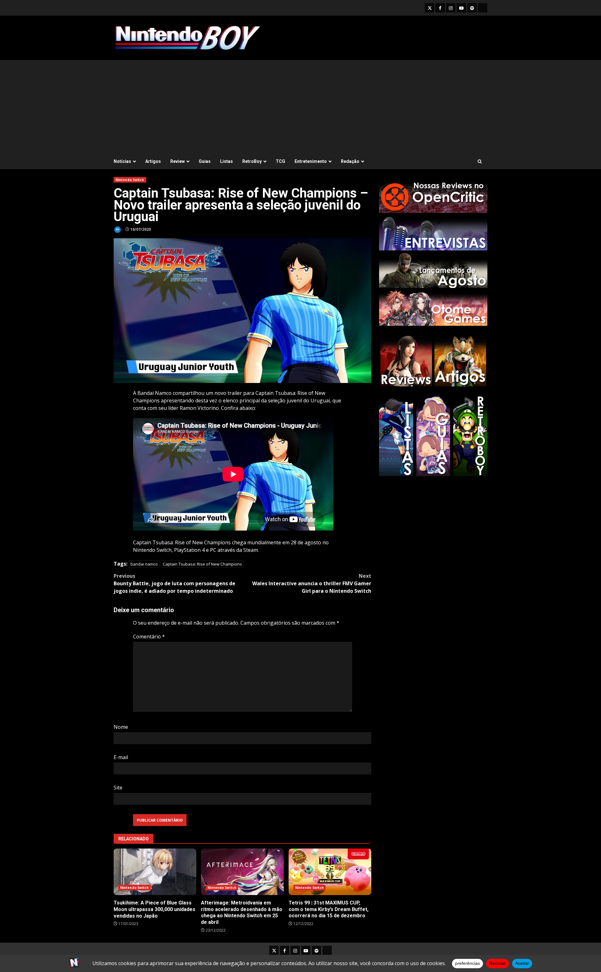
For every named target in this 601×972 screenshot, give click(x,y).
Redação (350, 161)
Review (177, 161)
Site (118, 787)
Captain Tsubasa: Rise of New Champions (202, 564)
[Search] (480, 161)
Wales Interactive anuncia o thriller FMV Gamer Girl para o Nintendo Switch (311, 583)
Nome (121, 726)
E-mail (121, 757)
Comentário (149, 636)
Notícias (122, 161)
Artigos (153, 161)
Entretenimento (311, 161)
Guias (205, 161)
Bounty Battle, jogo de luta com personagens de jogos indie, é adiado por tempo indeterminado (174, 583)
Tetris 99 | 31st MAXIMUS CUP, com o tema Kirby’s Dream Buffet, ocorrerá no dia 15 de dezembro (330, 872)
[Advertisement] (300, 107)
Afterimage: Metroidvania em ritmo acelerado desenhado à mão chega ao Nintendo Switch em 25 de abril (242, 872)
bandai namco (144, 564)
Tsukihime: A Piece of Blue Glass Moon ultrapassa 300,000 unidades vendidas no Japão (155, 872)
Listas (226, 161)
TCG (280, 161)
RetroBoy (252, 161)
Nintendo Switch (130, 180)
